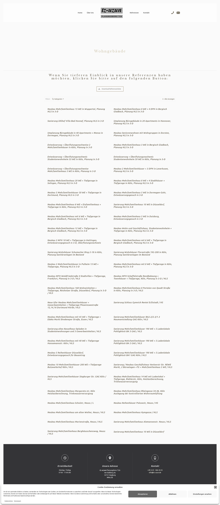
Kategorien (58, 99)
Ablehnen (172, 494)
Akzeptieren (143, 494)
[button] (215, 487)
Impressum (17, 501)
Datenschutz (9, 501)
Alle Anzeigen (169, 99)
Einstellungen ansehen (202, 494)
